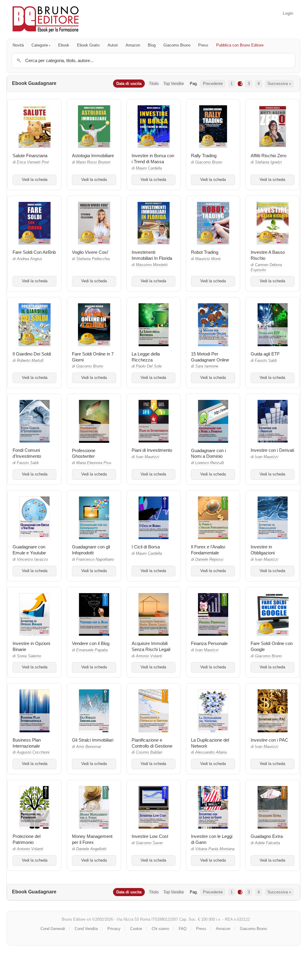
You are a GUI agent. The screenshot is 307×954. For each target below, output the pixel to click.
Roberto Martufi (30, 360)
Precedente (213, 83)
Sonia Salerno (29, 656)
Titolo (154, 83)
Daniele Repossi (209, 559)
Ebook (63, 45)
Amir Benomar (88, 747)
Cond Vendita (86, 928)
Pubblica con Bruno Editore (240, 45)
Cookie (136, 928)
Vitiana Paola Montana (214, 849)
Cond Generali (52, 928)
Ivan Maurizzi (147, 457)
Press (203, 45)
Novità (18, 45)
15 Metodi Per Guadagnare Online (210, 356)
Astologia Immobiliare (93, 155)
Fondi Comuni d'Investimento (27, 453)
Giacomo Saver (149, 843)
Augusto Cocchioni (33, 752)
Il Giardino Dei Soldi (32, 353)
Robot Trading (204, 252)
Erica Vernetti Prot (33, 162)
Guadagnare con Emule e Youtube (29, 549)
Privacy (114, 928)
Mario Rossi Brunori (93, 162)
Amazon (133, 45)
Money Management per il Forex (92, 839)
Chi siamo (160, 928)
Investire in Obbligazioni (263, 549)
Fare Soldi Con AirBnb (34, 252)
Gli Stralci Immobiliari (92, 739)
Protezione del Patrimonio (26, 839)
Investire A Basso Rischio (268, 255)
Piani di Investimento (152, 450)
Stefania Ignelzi (268, 162)
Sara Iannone (206, 366)
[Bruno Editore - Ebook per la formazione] (46, 19)
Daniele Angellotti (91, 849)
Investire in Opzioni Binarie (31, 646)
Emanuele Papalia (92, 650)
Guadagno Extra (267, 836)
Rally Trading (203, 155)
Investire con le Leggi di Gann (211, 839)
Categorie (39, 45)
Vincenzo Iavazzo (32, 559)
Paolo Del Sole (149, 366)
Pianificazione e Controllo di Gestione (152, 742)
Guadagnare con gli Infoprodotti (91, 549)
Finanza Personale (209, 643)
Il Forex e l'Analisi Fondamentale (208, 549)
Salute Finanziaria (30, 155)
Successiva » (279, 83)
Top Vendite (173, 83)
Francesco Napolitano (95, 559)
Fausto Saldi (266, 360)
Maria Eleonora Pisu (93, 463)
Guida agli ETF (265, 353)
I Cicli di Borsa (146, 546)
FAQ (182, 928)
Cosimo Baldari (149, 752)
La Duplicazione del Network (210, 742)
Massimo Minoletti (152, 265)
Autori (113, 45)
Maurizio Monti (208, 259)
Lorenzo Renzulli (209, 463)
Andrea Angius (29, 259)
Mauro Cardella (149, 168)
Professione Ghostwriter (83, 453)
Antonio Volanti (149, 656)
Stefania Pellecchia (93, 259)
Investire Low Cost (150, 836)
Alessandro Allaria (211, 752)
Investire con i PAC (269, 739)
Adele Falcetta (267, 843)
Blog (152, 45)
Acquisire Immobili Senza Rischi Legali (151, 646)
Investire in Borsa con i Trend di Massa (153, 158)
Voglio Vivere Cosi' (90, 252)
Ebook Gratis (88, 45)
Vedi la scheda (34, 180)
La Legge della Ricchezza (146, 356)
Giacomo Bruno (176, 45)
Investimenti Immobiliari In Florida (152, 255)
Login (288, 13)
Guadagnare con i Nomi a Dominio (208, 453)
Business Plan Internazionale (27, 742)
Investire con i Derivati (272, 450)
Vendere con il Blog (90, 643)
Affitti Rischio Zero (268, 155)
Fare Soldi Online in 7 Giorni (93, 356)
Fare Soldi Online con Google (272, 646)
